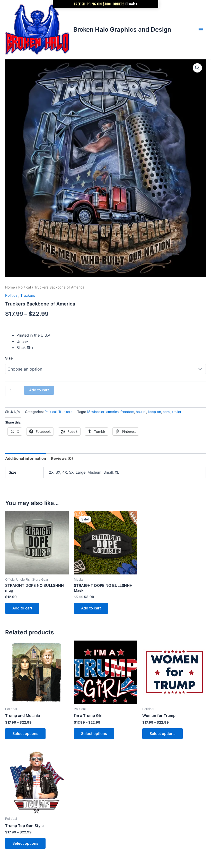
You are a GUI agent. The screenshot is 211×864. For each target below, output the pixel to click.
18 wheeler (95, 412)
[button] (197, 68)
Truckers (27, 295)
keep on (154, 412)
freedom (127, 412)
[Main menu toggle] (201, 29)
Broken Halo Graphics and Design (122, 29)
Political (24, 287)
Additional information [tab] (25, 458)
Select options (25, 733)
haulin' (141, 412)
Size (9, 358)
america (112, 412)
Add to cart (39, 390)
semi (166, 412)
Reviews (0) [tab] (62, 458)
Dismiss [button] (131, 3)
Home (10, 287)
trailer (176, 412)
